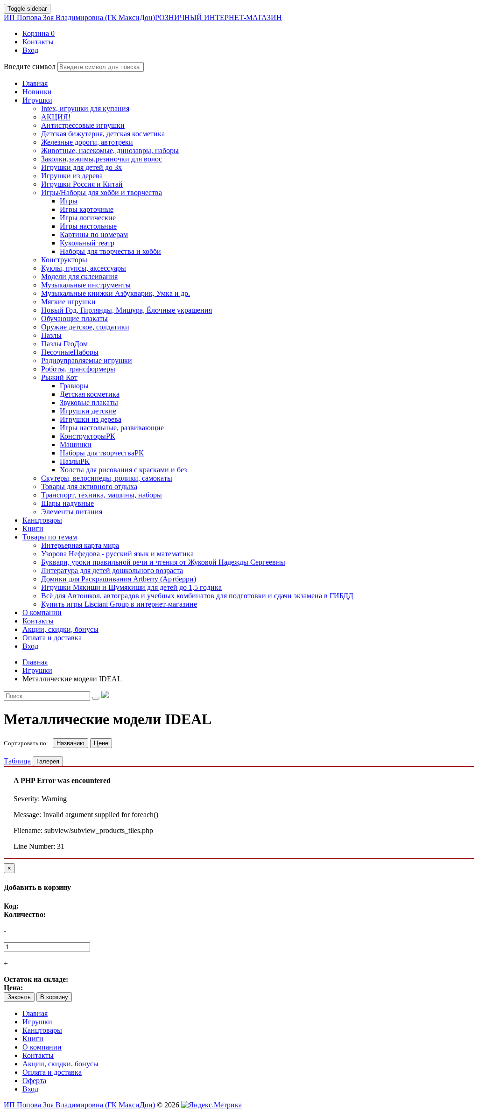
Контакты (38, 1055)
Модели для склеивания (79, 276)
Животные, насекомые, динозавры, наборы (110, 150)
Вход (30, 1089)
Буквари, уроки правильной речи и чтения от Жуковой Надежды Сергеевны (163, 562)
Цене (101, 743)
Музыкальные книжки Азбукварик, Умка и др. (115, 293)
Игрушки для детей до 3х (81, 167)
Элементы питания (71, 512)
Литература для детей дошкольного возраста (112, 570)
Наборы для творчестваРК (102, 453)
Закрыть (19, 997)
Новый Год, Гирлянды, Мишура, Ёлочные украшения (126, 310)
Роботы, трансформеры (78, 369)
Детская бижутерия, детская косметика (103, 134)
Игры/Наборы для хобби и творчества (101, 192)
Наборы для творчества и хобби (110, 251)
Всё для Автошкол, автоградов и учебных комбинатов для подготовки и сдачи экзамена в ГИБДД (197, 596)
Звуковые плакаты (89, 402)
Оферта (34, 1081)
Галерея (47, 761)
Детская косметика (90, 394)
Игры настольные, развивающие (112, 428)
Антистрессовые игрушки (83, 125)
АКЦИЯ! (55, 117)
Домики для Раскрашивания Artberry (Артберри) (118, 579)
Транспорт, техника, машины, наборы (101, 495)
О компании (42, 1047)
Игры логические (88, 218)
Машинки (75, 444)
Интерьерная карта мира (80, 545)
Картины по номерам (94, 234)
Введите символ (30, 66)
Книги (32, 1039)
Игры (68, 201)
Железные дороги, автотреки (87, 142)
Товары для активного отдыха (89, 486)
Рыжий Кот (59, 377)
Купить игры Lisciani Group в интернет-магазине (119, 604)
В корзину (54, 997)
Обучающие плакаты (74, 318)
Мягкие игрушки (68, 302)
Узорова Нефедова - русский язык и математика (117, 554)
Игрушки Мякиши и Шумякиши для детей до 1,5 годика (131, 587)
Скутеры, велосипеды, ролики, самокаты (106, 478)
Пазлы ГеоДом (64, 344)
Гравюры (74, 386)
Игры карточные (86, 209)
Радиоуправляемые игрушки (86, 360)
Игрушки (37, 1022)
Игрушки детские (88, 411)
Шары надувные (67, 503)
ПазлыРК (75, 461)
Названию (70, 743)
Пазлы (51, 335)
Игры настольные (88, 226)
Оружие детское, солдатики (85, 327)
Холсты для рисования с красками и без (123, 470)
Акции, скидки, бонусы (60, 1064)
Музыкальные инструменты (86, 285)
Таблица (17, 761)
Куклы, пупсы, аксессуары (83, 268)
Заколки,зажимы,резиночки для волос (101, 159)
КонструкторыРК (87, 436)
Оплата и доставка (52, 1072)
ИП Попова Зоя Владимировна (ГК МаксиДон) (143, 17)
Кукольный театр (87, 243)
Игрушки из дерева (72, 176)
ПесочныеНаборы (69, 352)
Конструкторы (64, 260)
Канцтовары (42, 1030)
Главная (35, 1013)
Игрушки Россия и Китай (82, 184)
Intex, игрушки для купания (85, 108)
